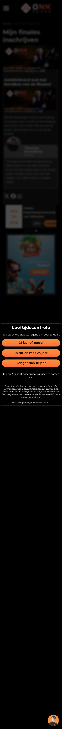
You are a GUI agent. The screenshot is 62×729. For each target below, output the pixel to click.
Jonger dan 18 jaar (31, 363)
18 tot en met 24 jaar (31, 353)
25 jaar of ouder (31, 343)
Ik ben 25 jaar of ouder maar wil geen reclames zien (31, 376)
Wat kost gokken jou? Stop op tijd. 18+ (31, 402)
